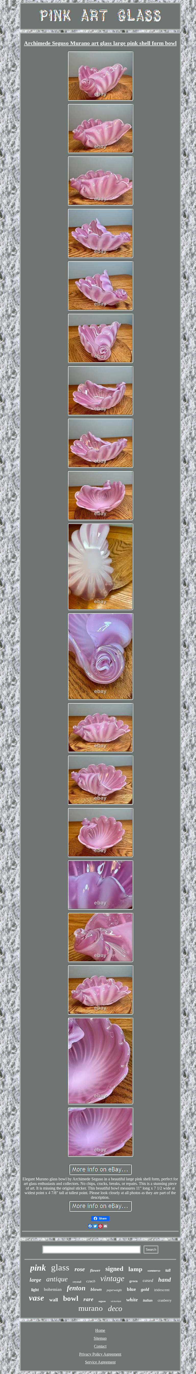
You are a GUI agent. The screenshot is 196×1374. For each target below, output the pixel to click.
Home (100, 1330)
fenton (76, 1288)
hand (164, 1280)
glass (60, 1267)
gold (145, 1289)
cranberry (165, 1300)
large (35, 1280)
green (133, 1281)
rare (88, 1299)
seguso (102, 1301)
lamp (135, 1269)
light (35, 1290)
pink (38, 1267)
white (132, 1299)
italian (148, 1300)
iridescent (161, 1290)
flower (95, 1270)
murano (90, 1308)
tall (167, 1270)
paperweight (114, 1290)
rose (80, 1269)
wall (53, 1299)
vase (36, 1297)
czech (90, 1281)
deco (115, 1308)
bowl (70, 1298)
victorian (116, 1301)
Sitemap (100, 1338)
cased (148, 1280)
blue (131, 1289)
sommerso (154, 1270)
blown (96, 1289)
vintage (112, 1278)
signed (114, 1268)
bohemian (53, 1289)
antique (57, 1279)
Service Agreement (100, 1362)
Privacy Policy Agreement (100, 1354)
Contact (100, 1346)
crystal (77, 1281)
